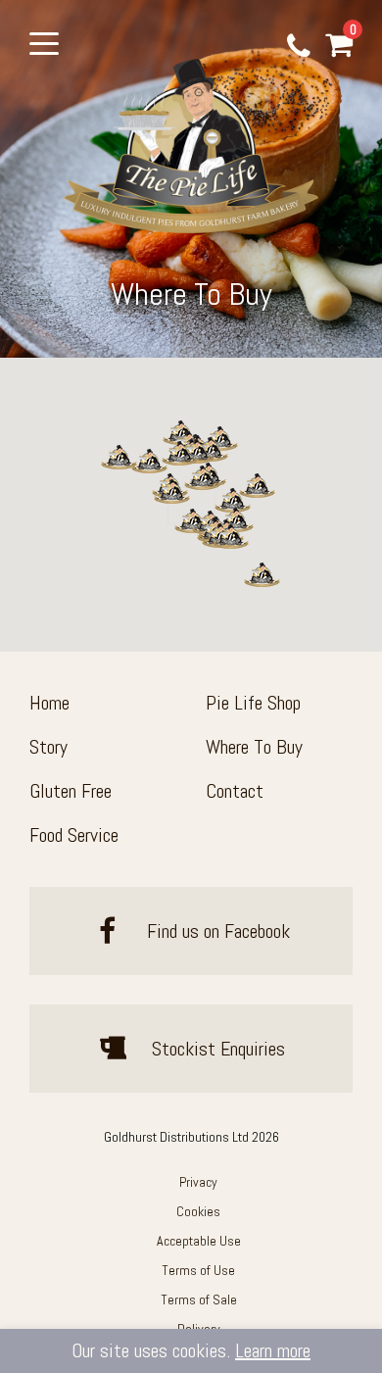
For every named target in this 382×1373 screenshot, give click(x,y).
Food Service (74, 835)
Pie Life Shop (253, 702)
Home (49, 702)
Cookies (198, 1211)
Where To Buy (254, 747)
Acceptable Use (199, 1241)
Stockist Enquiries (216, 1048)
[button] (119, 457)
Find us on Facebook (216, 931)
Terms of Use (198, 1270)
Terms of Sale (199, 1299)
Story (48, 747)
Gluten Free (70, 791)
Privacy (198, 1182)
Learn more (272, 1350)
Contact (234, 791)
